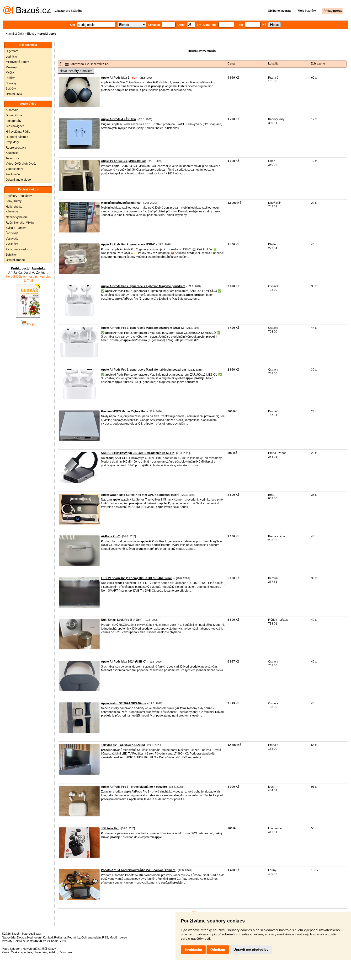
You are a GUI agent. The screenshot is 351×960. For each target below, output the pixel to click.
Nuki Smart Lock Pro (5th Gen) (121, 619)
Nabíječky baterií (16, 217)
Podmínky (73, 937)
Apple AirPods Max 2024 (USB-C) (123, 661)
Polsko (52, 952)
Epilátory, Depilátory (19, 196)
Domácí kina (14, 115)
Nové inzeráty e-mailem (76, 71)
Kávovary (12, 212)
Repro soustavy (16, 147)
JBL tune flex (110, 828)
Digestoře (12, 51)
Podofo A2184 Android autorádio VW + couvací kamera (138, 870)
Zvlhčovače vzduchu (19, 249)
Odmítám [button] (217, 949)
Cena (231, 63)
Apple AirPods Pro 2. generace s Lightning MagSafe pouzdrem (143, 286)
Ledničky (11, 56)
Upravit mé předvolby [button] (251, 949)
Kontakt (48, 937)
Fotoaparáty (13, 121)
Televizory (12, 158)
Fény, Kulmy (13, 201)
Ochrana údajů (91, 937)
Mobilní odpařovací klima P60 (121, 203)
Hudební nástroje (17, 137)
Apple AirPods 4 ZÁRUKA (118, 119)
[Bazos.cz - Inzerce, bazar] (27, 13)
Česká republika (21, 952)
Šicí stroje (12, 233)
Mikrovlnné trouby (17, 62)
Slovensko (40, 952)
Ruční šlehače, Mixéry (20, 222)
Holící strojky (14, 206)
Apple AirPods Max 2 (115, 77)
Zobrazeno (318, 63)
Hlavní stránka (14, 33)
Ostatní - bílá (14, 94)
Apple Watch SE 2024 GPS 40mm (123, 703)
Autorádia (12, 110)
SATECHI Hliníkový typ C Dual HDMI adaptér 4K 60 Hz (137, 453)
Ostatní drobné (15, 260)
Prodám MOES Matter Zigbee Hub (123, 411)
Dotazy (21, 937)
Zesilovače (13, 174)
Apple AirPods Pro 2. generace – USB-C (128, 244)
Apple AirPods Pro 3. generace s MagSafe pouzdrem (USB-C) (142, 327)
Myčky (10, 72)
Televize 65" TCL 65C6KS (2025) (123, 745)
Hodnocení (34, 937)
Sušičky (11, 88)
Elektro (31, 33)
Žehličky (11, 254)
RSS (105, 937)
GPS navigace (15, 126)
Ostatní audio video (18, 179)
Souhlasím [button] (193, 949)
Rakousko (65, 952)
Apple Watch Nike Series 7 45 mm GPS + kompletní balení (140, 494)
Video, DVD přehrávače (21, 163)
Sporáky (11, 83)
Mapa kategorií (11, 948)
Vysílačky (12, 244)
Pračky (10, 78)
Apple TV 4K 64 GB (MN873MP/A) (123, 161)
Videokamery (14, 169)
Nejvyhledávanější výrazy (39, 948)
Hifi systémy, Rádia (18, 131)
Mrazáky (11, 67)
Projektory (12, 142)
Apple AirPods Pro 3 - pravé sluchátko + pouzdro (134, 786)
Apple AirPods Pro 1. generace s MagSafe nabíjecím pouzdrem (143, 369)
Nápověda (9, 937)
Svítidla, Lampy (16, 228)
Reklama (60, 937)
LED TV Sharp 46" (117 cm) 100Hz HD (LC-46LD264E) (137, 578)
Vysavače (12, 238)
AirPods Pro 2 (110, 536)
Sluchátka (12, 153)
